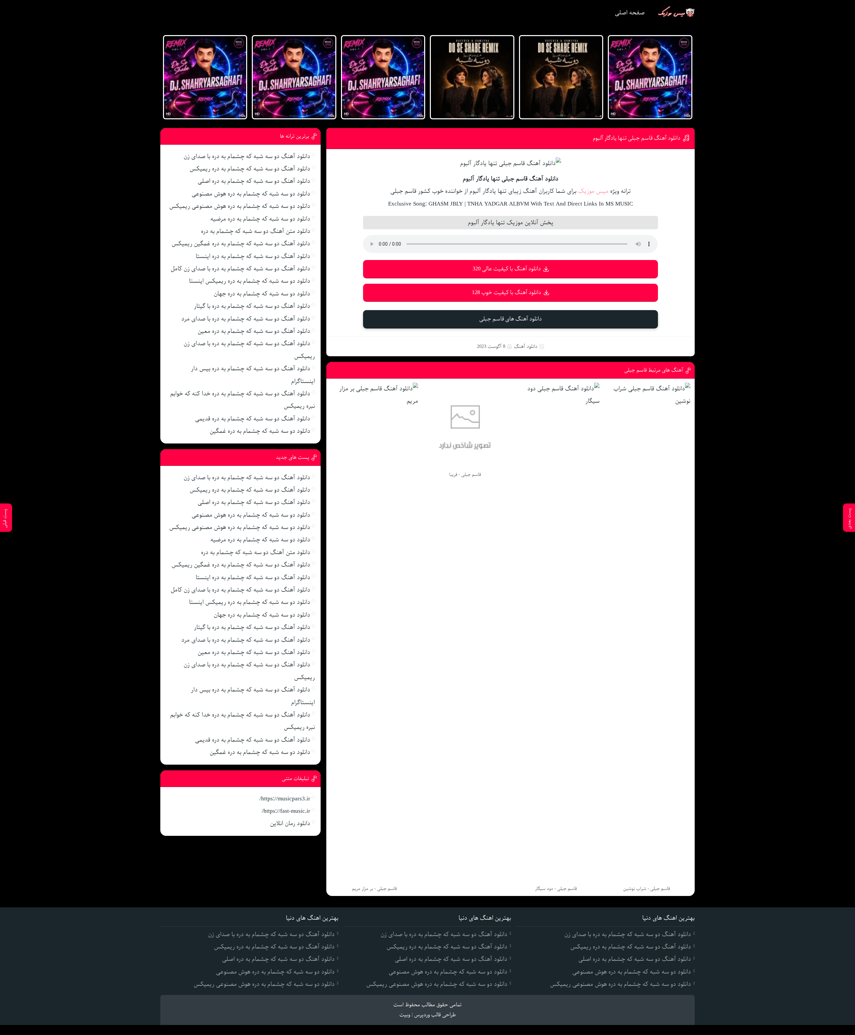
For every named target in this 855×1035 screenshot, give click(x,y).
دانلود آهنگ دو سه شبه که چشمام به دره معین (254, 331)
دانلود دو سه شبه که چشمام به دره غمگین (260, 431)
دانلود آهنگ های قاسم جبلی (510, 319)
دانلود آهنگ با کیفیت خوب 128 (506, 292)
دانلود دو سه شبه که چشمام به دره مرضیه (260, 219)
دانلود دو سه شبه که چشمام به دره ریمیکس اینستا (249, 281)
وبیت (404, 1015)
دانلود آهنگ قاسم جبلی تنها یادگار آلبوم (636, 138)
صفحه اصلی (630, 13)
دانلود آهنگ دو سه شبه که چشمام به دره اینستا (253, 256)
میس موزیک (593, 191)
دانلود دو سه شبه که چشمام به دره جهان (262, 294)
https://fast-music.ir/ (286, 811)
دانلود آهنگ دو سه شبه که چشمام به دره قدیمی (252, 419)
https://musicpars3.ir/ (285, 799)
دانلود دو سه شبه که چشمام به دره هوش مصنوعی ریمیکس (239, 206)
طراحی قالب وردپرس (435, 1015)
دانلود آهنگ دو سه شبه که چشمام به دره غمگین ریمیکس (241, 244)
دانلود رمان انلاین (290, 823)
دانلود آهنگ (525, 347)
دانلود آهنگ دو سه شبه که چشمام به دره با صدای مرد (245, 319)
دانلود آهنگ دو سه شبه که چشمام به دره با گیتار (252, 306)
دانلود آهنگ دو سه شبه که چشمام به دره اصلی (254, 181)
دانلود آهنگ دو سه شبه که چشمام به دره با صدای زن (247, 156)
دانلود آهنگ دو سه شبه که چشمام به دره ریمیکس (250, 169)
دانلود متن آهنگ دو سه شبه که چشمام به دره (255, 231)
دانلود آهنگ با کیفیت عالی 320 (507, 268)
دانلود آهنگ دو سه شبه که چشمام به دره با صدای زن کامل (240, 269)
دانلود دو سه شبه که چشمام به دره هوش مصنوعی (251, 194)
